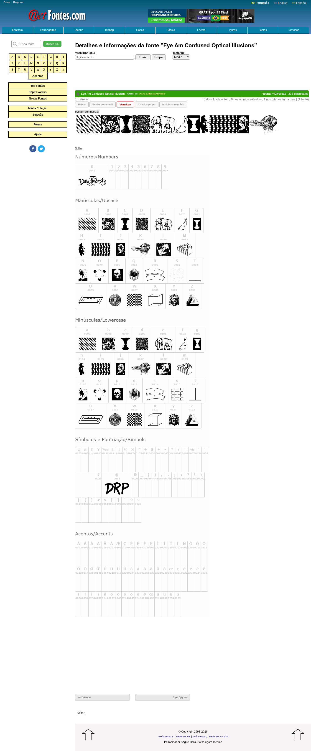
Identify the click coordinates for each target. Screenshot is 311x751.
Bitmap (109, 30)
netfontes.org (200, 736)
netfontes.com (166, 736)
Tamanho (178, 52)
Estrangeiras (48, 30)
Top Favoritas (38, 92)
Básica (171, 30)
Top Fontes (38, 85)
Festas (263, 30)
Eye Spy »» (180, 697)
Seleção (38, 114)
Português (262, 3)
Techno (78, 30)
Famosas (293, 30)
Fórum (38, 124)
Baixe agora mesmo (209, 742)
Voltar (78, 148)
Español (301, 3)
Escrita (201, 30)
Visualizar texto (85, 52)
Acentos (37, 76)
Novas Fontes (38, 98)
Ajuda (38, 134)
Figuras (232, 30)
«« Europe (84, 697)
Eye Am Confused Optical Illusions (103, 93)
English (282, 3)
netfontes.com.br (218, 736)
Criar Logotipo (147, 104)
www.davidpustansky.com (152, 93)
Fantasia (17, 30)
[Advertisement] (37, 187)
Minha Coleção (37, 108)
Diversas (280, 93)
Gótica (140, 30)
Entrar (6, 2)
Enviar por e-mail (102, 104)
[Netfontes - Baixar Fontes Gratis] (57, 15)
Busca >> (52, 44)
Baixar (82, 104)
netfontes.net (183, 736)
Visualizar (125, 104)
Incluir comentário (173, 104)
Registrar (18, 2)
